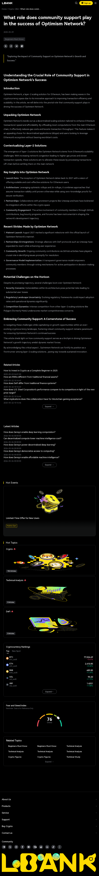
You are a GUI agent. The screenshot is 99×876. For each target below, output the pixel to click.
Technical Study (73, 757)
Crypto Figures (14, 757)
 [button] (76, 3)
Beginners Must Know (17, 746)
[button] (91, 859)
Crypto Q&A (13, 9)
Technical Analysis (74, 746)
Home (4, 9)
